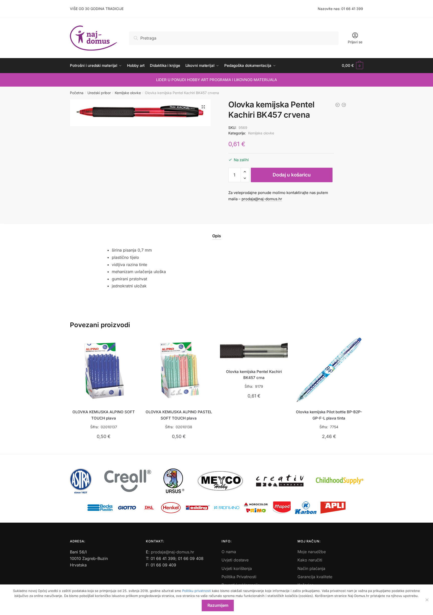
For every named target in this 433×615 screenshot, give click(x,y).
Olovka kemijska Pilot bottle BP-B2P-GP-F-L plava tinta (329, 414)
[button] (203, 107)
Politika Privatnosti (239, 576)
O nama (229, 551)
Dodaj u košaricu (291, 175)
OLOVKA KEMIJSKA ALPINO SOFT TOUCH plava (103, 414)
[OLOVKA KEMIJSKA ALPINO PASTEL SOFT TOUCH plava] (179, 370)
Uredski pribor (99, 93)
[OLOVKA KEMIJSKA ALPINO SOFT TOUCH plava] (104, 370)
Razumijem (217, 605)
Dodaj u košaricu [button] (103, 448)
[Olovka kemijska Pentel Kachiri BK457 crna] (254, 349)
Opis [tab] (216, 235)
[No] (426, 599)
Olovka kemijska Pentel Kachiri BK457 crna (254, 374)
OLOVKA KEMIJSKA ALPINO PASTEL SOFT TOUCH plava (179, 414)
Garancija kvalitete (314, 576)
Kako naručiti (309, 559)
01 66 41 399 (352, 9)
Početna (76, 93)
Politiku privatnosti (196, 591)
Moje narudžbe (311, 551)
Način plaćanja (311, 568)
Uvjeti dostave (235, 559)
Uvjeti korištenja (237, 568)
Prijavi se (355, 42)
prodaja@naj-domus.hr (262, 198)
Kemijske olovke (128, 93)
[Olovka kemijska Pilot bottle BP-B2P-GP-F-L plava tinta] (329, 370)
